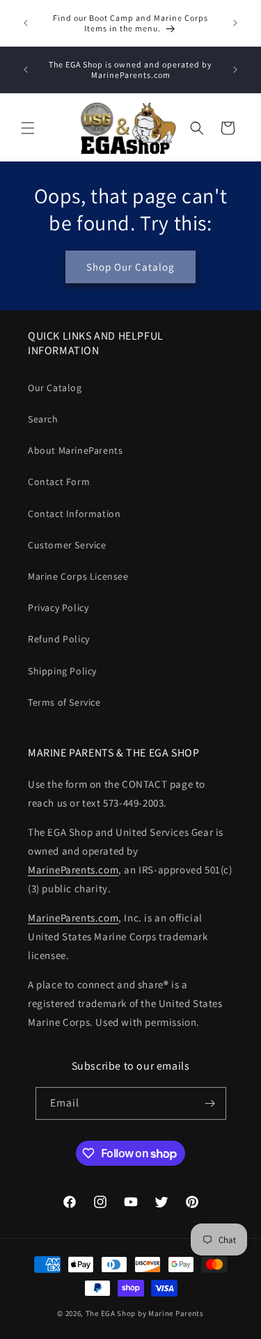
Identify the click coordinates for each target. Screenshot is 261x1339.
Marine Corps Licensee (78, 576)
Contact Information (74, 513)
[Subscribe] (210, 1103)
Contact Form (59, 481)
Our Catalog (55, 387)
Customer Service (67, 545)
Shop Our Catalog (130, 267)
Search (43, 419)
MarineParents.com (73, 869)
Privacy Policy (58, 607)
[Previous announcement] (25, 23)
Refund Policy (59, 639)
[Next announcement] (235, 23)
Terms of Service (64, 702)
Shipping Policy (62, 671)
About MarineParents (75, 450)
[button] (28, 128)
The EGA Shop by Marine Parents (145, 1313)
